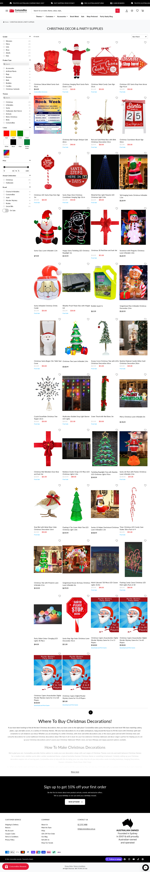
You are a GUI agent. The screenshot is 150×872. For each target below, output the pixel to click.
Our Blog (44, 837)
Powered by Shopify (27, 859)
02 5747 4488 (82, 824)
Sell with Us (45, 840)
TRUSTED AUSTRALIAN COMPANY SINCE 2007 (126, 3)
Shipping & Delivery (11, 825)
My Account (9, 831)
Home (6, 22)
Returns (7, 828)
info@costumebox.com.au (86, 829)
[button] (6, 10)
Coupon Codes (10, 834)
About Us (44, 825)
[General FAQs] (132, 10)
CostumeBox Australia (15, 859)
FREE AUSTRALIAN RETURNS (70, 3)
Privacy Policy (9, 840)
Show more (75, 772)
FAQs (43, 831)
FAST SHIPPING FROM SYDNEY (40, 3)
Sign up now (74, 802)
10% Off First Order (48, 834)
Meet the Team (46, 828)
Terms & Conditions (11, 837)
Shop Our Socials (47, 843)
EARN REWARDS (95, 3)
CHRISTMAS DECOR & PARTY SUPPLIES (22, 22)
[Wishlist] (137, 10)
